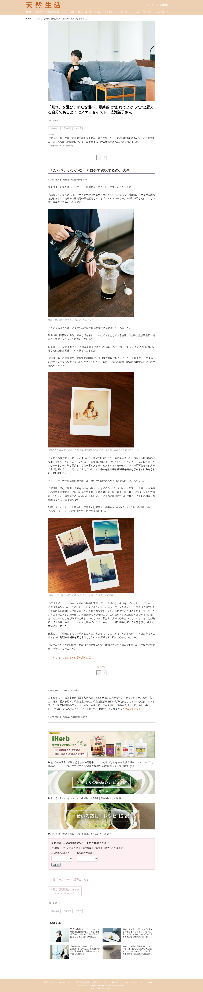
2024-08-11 (54, 120)
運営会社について (100, 982)
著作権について (65, 982)
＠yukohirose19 (133, 709)
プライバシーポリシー (132, 982)
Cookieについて (152, 982)
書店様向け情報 (82, 982)
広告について (49, 982)
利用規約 (115, 982)
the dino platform (105, 988)
